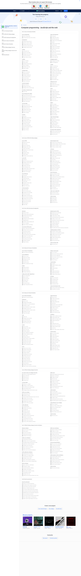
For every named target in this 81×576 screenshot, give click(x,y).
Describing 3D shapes (55, 279)
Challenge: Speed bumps (27, 355)
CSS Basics (25, 159)
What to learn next (54, 134)
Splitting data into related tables (56, 212)
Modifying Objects (54, 107)
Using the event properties (56, 380)
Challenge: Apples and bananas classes (29, 168)
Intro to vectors (26, 326)
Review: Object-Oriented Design (56, 127)
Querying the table (26, 217)
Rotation (53, 266)
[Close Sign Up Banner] (79, 14)
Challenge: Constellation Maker (56, 97)
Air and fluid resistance (27, 357)
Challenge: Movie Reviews (55, 111)
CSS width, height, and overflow (56, 153)
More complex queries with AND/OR (29, 228)
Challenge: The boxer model (56, 158)
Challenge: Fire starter (55, 342)
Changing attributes (26, 406)
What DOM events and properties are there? (58, 435)
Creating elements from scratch (28, 418)
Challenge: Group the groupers (56, 152)
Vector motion (26, 335)
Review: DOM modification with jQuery (29, 459)
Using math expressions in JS (28, 95)
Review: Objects (54, 113)
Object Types (54, 118)
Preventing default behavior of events (57, 386)
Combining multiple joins (55, 223)
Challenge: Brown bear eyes (28, 99)
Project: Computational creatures (28, 344)
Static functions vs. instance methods (29, 338)
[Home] (21, 25)
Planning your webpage (55, 168)
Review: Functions (26, 128)
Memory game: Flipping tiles (56, 255)
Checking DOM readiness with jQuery (57, 437)
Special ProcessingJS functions (28, 126)
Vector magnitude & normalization (28, 332)
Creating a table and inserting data (28, 214)
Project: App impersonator (55, 240)
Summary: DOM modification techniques (29, 421)
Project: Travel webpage (27, 171)
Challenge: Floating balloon (27, 349)
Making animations (26, 73)
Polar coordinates (54, 309)
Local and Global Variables (27, 125)
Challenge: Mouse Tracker (27, 109)
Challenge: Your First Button (56, 46)
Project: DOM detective (27, 448)
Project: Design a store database (28, 224)
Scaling (53, 269)
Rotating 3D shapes (55, 282)
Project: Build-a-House (55, 79)
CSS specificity (54, 187)
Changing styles (26, 409)
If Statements (54, 36)
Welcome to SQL (26, 212)
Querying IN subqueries (27, 231)
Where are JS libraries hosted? (56, 407)
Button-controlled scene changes (28, 263)
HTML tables (25, 181)
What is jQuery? (26, 431)
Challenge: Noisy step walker (28, 318)
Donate (56, 10)
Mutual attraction (26, 363)
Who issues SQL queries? (27, 237)
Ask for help (25, 91)
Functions (25, 116)
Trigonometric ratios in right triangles (57, 304)
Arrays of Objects (54, 110)
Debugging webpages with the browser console (30, 442)
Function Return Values (27, 122)
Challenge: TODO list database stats (29, 221)
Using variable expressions (27, 98)
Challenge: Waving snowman (28, 47)
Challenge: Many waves (55, 323)
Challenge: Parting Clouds (27, 79)
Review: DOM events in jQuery (56, 438)
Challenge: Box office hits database (29, 218)
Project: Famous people (55, 226)
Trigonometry (54, 303)
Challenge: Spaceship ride (55, 320)
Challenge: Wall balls (26, 352)
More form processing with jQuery (57, 448)
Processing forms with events (56, 383)
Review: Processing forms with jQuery (57, 451)
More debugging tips (55, 62)
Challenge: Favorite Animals (56, 94)
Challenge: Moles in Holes (27, 120)
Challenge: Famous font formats (28, 198)
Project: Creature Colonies (55, 349)
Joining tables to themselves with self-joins (58, 220)
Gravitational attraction (27, 360)
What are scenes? (26, 256)
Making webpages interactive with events (58, 374)
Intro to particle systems (55, 333)
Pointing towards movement (56, 306)
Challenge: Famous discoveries (28, 445)
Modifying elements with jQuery (28, 453)
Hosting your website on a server (56, 145)
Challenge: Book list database (28, 215)
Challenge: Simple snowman (28, 44)
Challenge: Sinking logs (27, 358)
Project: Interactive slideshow (56, 464)
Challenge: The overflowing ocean (57, 155)
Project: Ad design (26, 112)
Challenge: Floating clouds (55, 165)
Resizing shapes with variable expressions (29, 96)
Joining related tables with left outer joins (58, 217)
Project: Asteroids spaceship (56, 312)
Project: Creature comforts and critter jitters (30, 366)
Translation (53, 263)
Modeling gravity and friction (28, 354)
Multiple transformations (55, 272)
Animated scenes (26, 260)
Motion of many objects (27, 351)
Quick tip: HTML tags (27, 145)
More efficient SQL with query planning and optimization (60, 227)
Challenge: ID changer (27, 395)
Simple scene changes (27, 257)
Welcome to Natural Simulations (28, 297)
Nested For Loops (54, 76)
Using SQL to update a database (56, 231)
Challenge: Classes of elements (56, 178)
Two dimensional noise (27, 319)
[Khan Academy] (40, 10)
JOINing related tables (55, 214)
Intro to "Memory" (54, 252)
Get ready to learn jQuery (27, 432)
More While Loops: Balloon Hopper (57, 70)
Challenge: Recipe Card (55, 105)
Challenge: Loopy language (27, 469)
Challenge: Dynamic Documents (56, 234)
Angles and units (54, 297)
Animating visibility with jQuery (56, 456)
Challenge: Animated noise (27, 321)
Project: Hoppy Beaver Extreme (28, 284)
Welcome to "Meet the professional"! (29, 483)
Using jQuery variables (27, 466)
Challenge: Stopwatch (55, 394)
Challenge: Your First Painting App (57, 40)
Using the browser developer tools (57, 142)
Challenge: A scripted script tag (28, 385)
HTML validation (54, 199)
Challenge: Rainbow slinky (55, 317)
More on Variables (26, 65)
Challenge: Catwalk (54, 397)
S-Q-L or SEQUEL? (26, 223)
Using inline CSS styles (55, 192)
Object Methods (54, 121)
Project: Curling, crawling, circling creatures (58, 329)
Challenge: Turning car (55, 307)
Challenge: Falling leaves (55, 336)
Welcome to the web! (27, 142)
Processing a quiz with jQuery (56, 445)
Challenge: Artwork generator (28, 361)
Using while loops (54, 67)
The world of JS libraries (55, 410)
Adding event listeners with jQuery (57, 429)
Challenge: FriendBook (55, 224)
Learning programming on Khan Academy (29, 37)
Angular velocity (54, 300)
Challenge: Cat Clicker (55, 377)
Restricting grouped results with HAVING (29, 234)
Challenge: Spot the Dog (55, 434)
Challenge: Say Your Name (27, 117)
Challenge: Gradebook (27, 240)
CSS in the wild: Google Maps (56, 162)
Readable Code (54, 83)
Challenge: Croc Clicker (55, 431)
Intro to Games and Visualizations (28, 252)
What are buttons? (26, 267)
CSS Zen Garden (26, 189)
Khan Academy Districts (46, 21)
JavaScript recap (26, 380)
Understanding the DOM (27, 388)
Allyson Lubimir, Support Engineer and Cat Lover (30, 498)
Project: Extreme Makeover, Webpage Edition (30, 461)
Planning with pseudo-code (56, 132)
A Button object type (27, 270)
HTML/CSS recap (26, 377)
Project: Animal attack (27, 101)
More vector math (26, 329)
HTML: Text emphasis (27, 148)
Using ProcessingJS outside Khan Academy (58, 287)
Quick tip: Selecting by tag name (28, 161)
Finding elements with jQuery (28, 439)
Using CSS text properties (27, 201)
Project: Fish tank (26, 129)
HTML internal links (26, 178)
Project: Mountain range (27, 322)
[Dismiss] (79, 0)
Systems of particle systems (56, 340)
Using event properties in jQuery (56, 432)
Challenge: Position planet (55, 161)
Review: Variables (26, 68)
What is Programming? (27, 36)
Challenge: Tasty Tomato (27, 86)
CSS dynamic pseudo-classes (56, 184)
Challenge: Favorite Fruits (55, 91)
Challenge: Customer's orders (56, 218)
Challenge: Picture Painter (55, 108)
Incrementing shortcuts (27, 76)
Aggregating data (26, 220)
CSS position (54, 159)
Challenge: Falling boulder (55, 301)
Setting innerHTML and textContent (29, 415)
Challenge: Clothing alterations (56, 237)
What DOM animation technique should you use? (59, 400)
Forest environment (26, 278)
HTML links (25, 175)
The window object (54, 391)
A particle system (54, 337)
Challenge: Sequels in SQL (55, 221)
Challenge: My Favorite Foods (28, 106)
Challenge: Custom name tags (28, 398)
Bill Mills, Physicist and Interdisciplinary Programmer (31, 492)
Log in (61, 10)
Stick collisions (26, 281)
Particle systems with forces (56, 346)
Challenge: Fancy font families (28, 192)
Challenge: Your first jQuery (27, 435)
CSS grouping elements (55, 150)
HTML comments (26, 184)
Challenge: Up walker (27, 305)
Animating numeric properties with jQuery (58, 459)
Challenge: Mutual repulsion (28, 364)
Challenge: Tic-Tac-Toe (55, 258)
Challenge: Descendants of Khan (56, 181)
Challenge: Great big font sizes (28, 195)
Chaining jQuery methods (27, 472)
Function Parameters (27, 119)
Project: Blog (25, 204)
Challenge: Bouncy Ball (55, 37)
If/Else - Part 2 (54, 52)
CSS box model (54, 156)
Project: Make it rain (55, 100)
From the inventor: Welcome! (28, 429)
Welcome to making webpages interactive (30, 374)
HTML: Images (26, 154)
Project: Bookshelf (54, 114)
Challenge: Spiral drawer (55, 310)
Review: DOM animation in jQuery (57, 462)
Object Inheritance (54, 124)
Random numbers (54, 55)
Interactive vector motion (27, 341)
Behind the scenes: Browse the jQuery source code (31, 475)
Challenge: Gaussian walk (27, 308)
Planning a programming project (56, 131)
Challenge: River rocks (55, 348)
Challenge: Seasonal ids (27, 165)
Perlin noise (25, 316)
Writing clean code (54, 86)
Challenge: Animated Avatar (56, 461)
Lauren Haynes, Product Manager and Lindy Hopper (31, 495)
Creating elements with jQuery (28, 456)
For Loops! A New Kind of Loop (56, 73)
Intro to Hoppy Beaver (27, 275)
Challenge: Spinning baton (55, 298)
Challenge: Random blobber (28, 302)
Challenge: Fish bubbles (55, 339)
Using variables (26, 62)
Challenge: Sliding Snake (55, 458)
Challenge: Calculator (27, 123)
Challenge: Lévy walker (27, 311)
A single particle (54, 334)
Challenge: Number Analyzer (56, 43)
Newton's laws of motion (27, 348)
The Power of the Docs (27, 55)
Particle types (54, 343)
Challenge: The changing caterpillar (29, 455)
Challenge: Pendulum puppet (56, 326)
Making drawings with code (27, 41)
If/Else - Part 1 (54, 49)
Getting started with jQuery (27, 434)
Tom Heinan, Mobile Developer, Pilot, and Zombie (31, 489)
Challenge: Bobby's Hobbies (56, 215)
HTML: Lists (25, 151)
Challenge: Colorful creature (28, 162)
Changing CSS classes (27, 412)
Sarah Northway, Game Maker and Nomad (30, 486)
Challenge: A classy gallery (55, 175)
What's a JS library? (55, 404)
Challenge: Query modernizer (28, 401)
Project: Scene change (55, 440)
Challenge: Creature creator (27, 458)
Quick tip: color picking (27, 52)
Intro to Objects (54, 104)
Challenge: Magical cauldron (56, 345)
